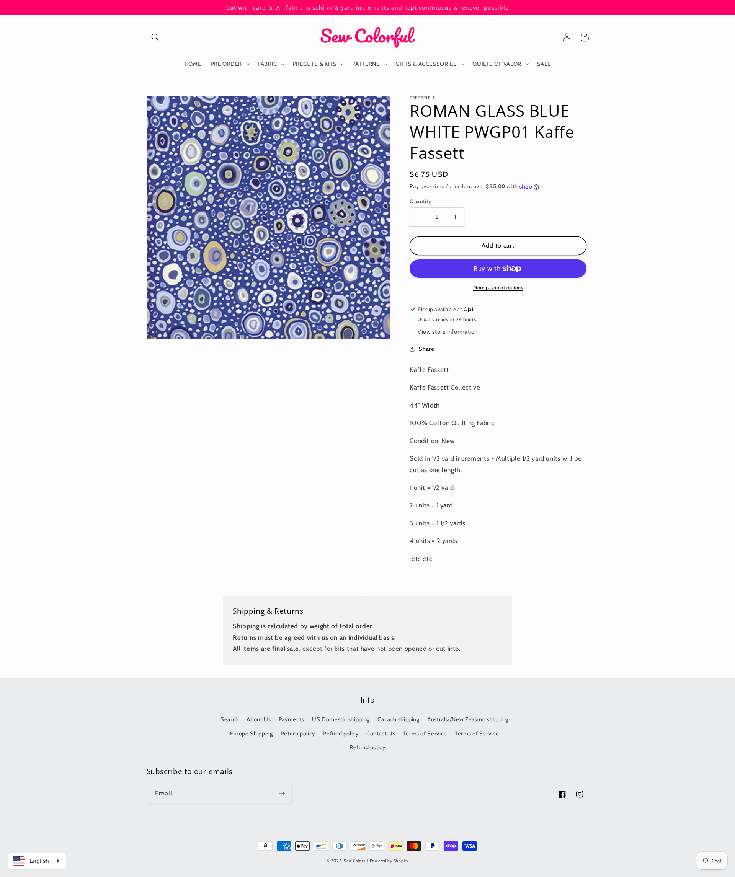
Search (229, 719)
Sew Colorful (356, 860)
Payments (291, 719)
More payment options (498, 287)
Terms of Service (425, 733)
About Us (259, 719)
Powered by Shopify (389, 860)
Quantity (420, 201)
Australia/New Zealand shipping (467, 719)
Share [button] (426, 349)
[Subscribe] (282, 793)
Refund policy (340, 733)
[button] (155, 37)
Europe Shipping (251, 733)
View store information (448, 331)
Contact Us (380, 733)
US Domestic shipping (341, 719)
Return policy (298, 733)
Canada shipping (398, 719)
